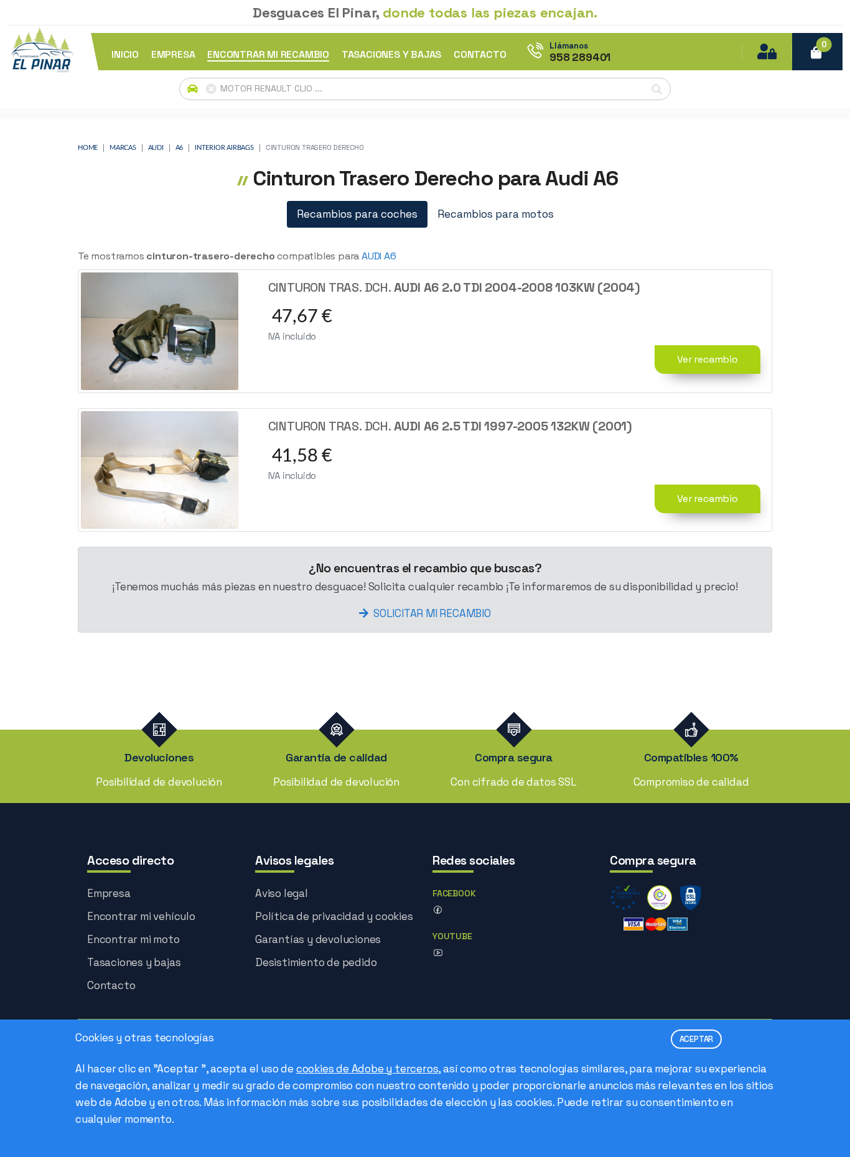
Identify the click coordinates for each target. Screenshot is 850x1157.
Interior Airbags (224, 147)
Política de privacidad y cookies (334, 916)
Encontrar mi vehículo (141, 916)
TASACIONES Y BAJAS (391, 55)
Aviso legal (281, 893)
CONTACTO (480, 55)
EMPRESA (173, 55)
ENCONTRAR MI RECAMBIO (268, 55)
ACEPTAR (697, 1039)
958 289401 (579, 57)
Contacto (111, 985)
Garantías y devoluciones (318, 939)
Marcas (123, 147)
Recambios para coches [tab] (357, 214)
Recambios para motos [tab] (495, 214)
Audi (156, 147)
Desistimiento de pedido (315, 962)
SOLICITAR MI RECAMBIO (432, 613)
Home (88, 147)
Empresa (109, 893)
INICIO (125, 55)
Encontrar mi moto (133, 939)
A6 (179, 147)
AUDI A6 (379, 256)
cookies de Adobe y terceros (367, 1069)
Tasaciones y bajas (133, 962)
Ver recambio (707, 359)
